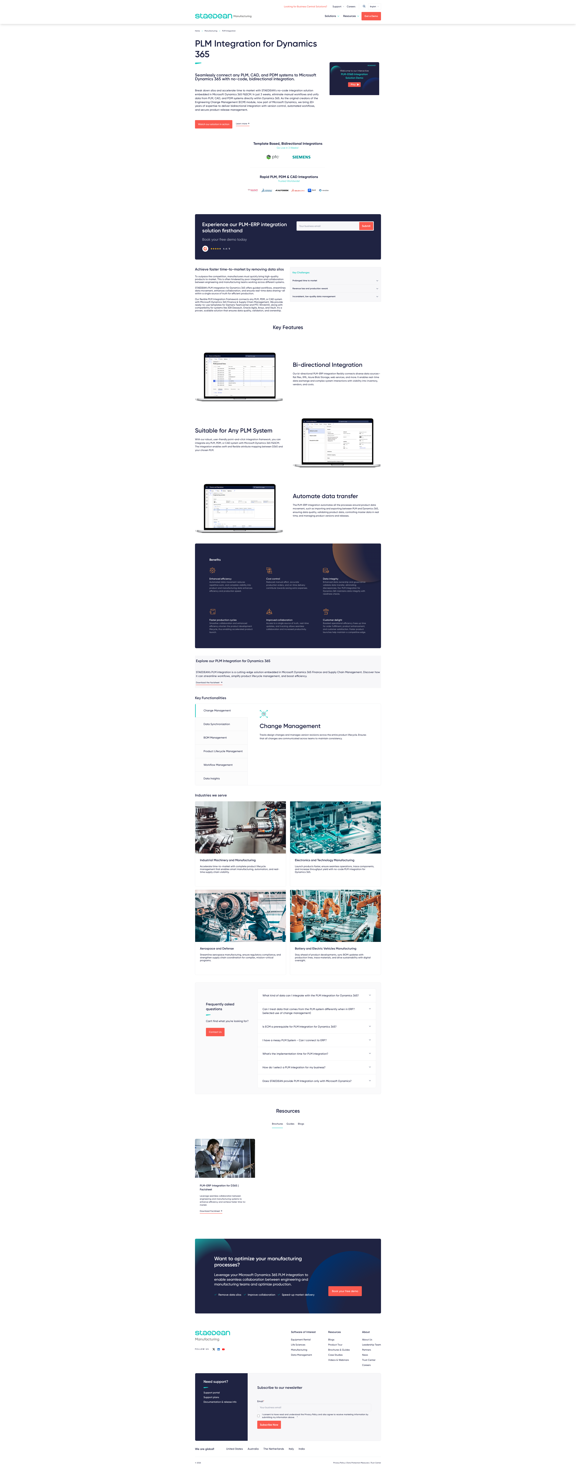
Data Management (301, 1354)
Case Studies (335, 1354)
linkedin (218, 1349)
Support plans (211, 1397)
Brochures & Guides (339, 1349)
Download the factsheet (208, 682)
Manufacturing (211, 31)
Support (337, 6)
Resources (349, 16)
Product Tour (335, 1344)
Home (197, 31)
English (373, 7)
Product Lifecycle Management (223, 751)
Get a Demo (371, 16)
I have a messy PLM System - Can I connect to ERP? (294, 1040)
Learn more (241, 124)
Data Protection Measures (357, 1463)
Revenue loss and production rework (310, 288)
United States (234, 1448)
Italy (291, 1448)
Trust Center (368, 1360)
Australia (253, 1448)
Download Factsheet (210, 1211)
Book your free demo (345, 1291)
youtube (223, 1349)
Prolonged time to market (304, 280)
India (302, 1448)
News (365, 1354)
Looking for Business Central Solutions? (305, 6)
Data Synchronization (217, 724)
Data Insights (212, 778)
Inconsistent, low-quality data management (313, 296)
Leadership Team (371, 1344)
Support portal (212, 1392)
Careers (351, 6)
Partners (366, 1349)
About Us (367, 1339)
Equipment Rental (301, 1339)
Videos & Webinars (338, 1360)
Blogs (331, 1339)
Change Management (217, 710)
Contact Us (215, 1032)
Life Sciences (298, 1344)
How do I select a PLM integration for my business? (294, 1067)
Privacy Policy (311, 1414)
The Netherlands (273, 1448)
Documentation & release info (220, 1401)
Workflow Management (218, 764)
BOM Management (215, 737)
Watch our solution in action (213, 124)
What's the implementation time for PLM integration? (295, 1053)
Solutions (330, 16)
